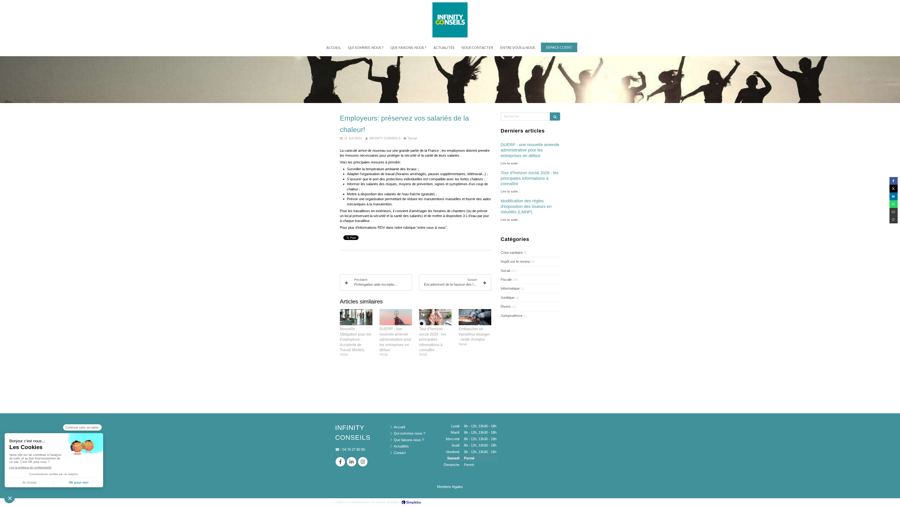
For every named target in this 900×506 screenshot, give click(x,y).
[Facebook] (340, 461)
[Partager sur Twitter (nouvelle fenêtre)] (893, 188)
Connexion (556, 502)
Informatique (510, 288)
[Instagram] (363, 461)
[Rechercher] (555, 116)
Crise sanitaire (512, 253)
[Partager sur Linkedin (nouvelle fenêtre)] (893, 196)
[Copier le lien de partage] (893, 219)
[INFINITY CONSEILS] (450, 36)
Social (505, 271)
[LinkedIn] (351, 461)
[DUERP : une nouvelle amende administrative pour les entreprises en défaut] (395, 317)
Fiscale (506, 279)
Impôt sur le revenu (515, 261)
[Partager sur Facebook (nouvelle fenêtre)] (893, 181)
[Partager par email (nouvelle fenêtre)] (893, 212)
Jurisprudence (511, 316)
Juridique (507, 297)
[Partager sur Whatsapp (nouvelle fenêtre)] (893, 204)
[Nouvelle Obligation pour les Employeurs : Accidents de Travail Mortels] (356, 317)
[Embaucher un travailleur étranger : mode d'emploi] (475, 317)
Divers (506, 306)
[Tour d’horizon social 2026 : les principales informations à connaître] (435, 317)
